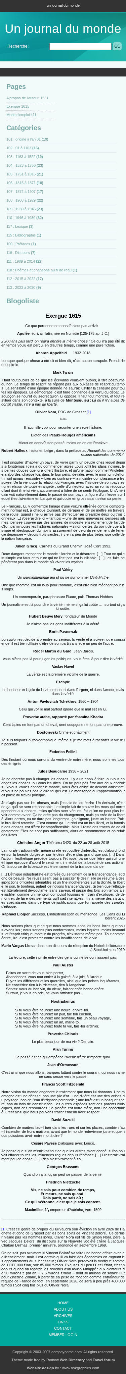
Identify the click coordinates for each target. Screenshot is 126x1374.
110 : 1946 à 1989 (20, 218)
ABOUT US (63, 1309)
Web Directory (72, 1360)
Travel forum (104, 1360)
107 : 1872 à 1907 (21, 192)
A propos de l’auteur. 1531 (27, 98)
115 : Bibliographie (21, 235)
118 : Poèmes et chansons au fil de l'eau (39, 270)
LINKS (63, 1322)
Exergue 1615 (17, 106)
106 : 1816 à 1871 (21, 183)
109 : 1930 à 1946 (21, 209)
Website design (40, 1368)
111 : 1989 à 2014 (20, 261)
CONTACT (63, 1328)
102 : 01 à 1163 (18, 148)
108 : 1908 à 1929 (21, 200)
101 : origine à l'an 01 (23, 139)
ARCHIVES (63, 1316)
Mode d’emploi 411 (21, 115)
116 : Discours (18, 253)
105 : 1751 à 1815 (21, 174)
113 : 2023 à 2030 (20, 287)
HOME (63, 1303)
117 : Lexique (17, 226)
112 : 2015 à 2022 (20, 279)
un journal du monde (63, 5)
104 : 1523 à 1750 (21, 165)
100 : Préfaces (18, 244)
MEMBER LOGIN (63, 1335)
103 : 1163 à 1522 (20, 157)
